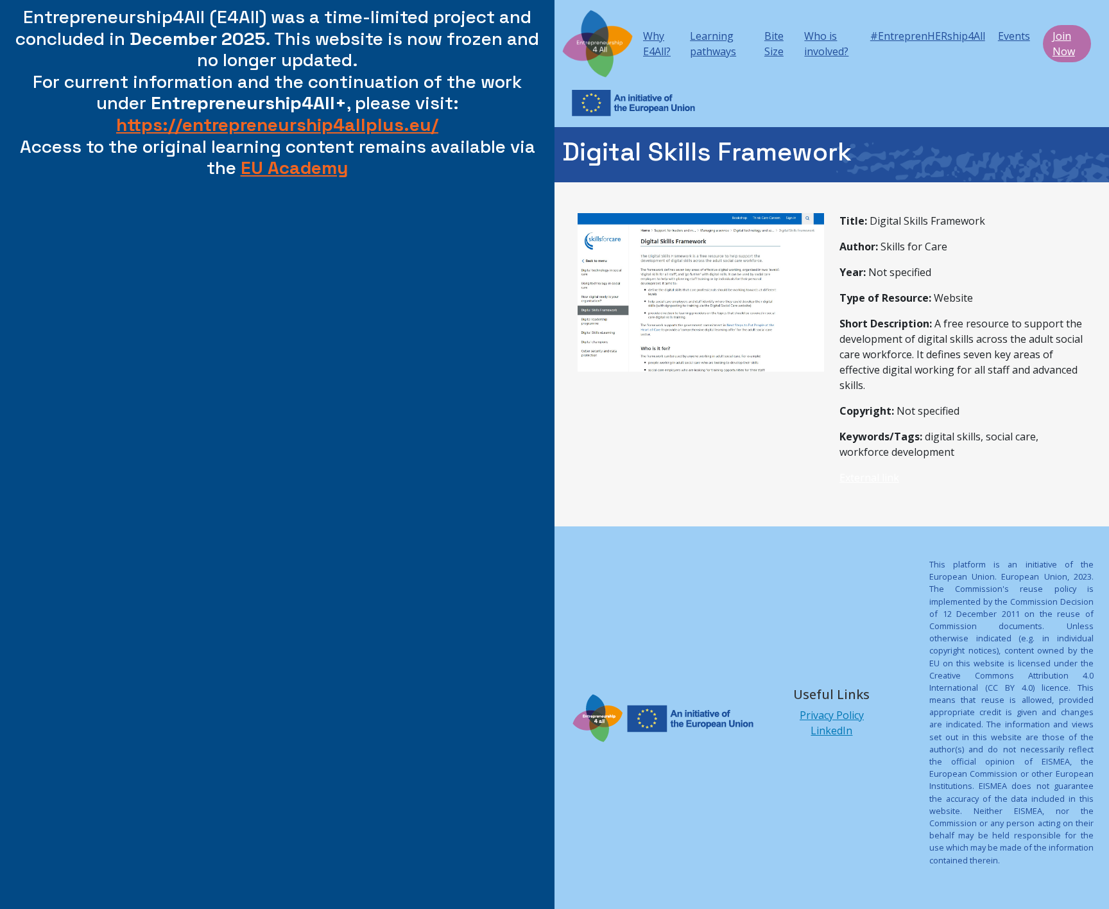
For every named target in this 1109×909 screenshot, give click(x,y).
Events (1014, 36)
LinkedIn (831, 730)
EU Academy (294, 167)
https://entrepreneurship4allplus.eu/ (277, 124)
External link (869, 478)
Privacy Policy (832, 715)
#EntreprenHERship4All (927, 36)
